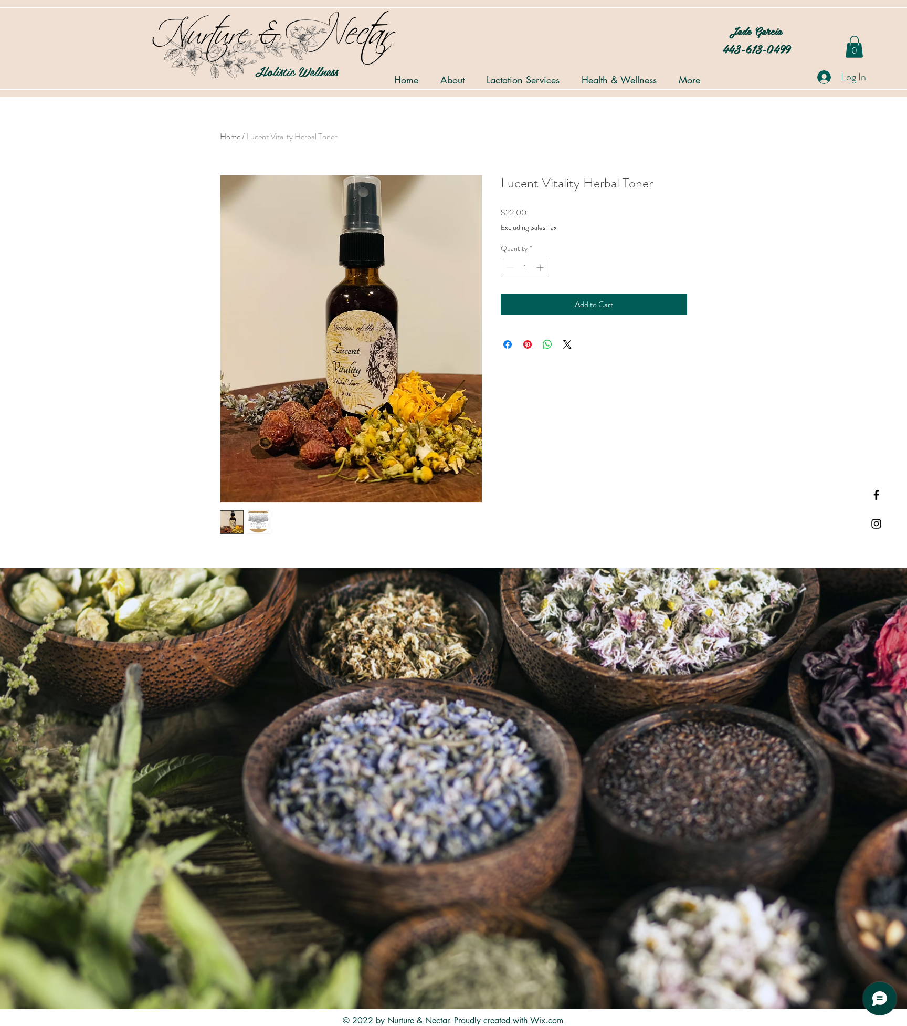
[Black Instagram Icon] (876, 523)
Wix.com (546, 1020)
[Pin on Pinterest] (527, 344)
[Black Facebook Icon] (876, 494)
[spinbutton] (524, 267)
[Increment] (540, 267)
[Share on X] (567, 344)
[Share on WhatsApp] (547, 344)
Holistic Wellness (269, 71)
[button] (854, 47)
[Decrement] (508, 267)
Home (230, 136)
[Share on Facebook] (507, 344)
